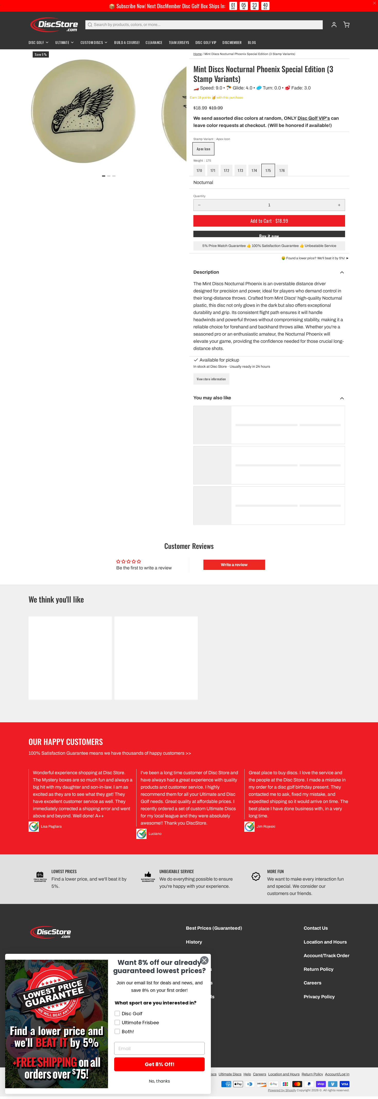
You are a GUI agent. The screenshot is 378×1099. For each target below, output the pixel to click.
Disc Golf (36, 42)
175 (268, 170)
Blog (252, 42)
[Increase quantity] (339, 205)
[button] (269, 221)
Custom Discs (91, 42)
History (194, 942)
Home (197, 54)
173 (240, 170)
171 (213, 170)
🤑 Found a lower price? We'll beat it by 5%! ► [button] (315, 258)
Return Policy (319, 969)
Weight (202, 160)
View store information (211, 379)
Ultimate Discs (230, 1074)
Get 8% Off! (159, 1064)
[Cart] (344, 25)
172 (226, 170)
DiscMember (232, 42)
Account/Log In (337, 1074)
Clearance (154, 42)
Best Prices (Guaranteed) (214, 928)
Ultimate (62, 42)
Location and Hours (325, 942)
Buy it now (269, 235)
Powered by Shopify (282, 1090)
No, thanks (159, 1081)
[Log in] (332, 25)
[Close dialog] (204, 960)
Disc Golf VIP (206, 42)
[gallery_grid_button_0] (103, 176)
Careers (312, 982)
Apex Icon (203, 148)
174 (254, 170)
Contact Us (316, 928)
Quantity (199, 196)
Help (247, 1074)
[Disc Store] (54, 25)
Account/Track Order (326, 955)
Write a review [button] (234, 564)
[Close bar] (375, 3)
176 (282, 170)
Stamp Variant (211, 139)
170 (199, 170)
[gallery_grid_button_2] (113, 176)
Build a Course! (126, 42)
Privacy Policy (319, 996)
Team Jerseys (179, 42)
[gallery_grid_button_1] (108, 176)
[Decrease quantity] (199, 205)
